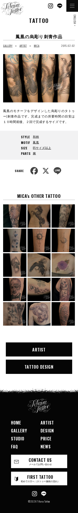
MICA (37, 46)
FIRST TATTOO (40, 478)
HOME (16, 422)
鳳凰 (36, 142)
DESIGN (47, 430)
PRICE (46, 438)
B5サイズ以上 (42, 147)
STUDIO (18, 438)
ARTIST (23, 46)
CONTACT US (40, 461)
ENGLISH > (75, 20)
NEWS (46, 446)
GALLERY (7, 46)
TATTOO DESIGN (39, 367)
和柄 (36, 136)
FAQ (14, 446)
